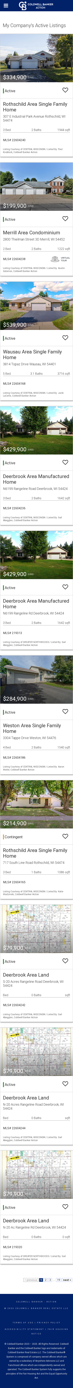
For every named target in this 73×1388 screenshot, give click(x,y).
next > (67, 1280)
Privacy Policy (48, 1323)
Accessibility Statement (24, 1329)
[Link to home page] (36, 5)
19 (58, 1280)
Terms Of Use (23, 1323)
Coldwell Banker (29, 1302)
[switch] (65, 90)
